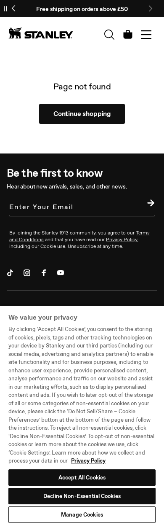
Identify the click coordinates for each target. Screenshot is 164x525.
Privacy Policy (88, 461)
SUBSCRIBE (148, 204)
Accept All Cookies (82, 477)
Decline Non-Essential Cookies (82, 496)
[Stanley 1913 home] (40, 33)
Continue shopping (82, 114)
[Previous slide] (14, 8)
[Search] (109, 34)
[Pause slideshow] (5, 8)
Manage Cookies (82, 515)
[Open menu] (146, 34)
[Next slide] (150, 8)
